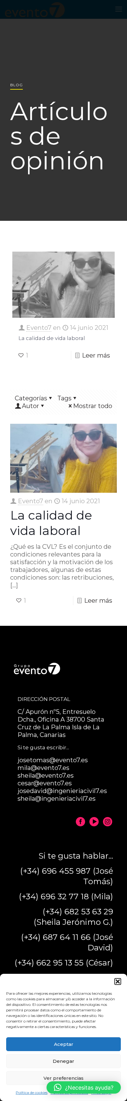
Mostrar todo (92, 406)
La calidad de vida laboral (51, 338)
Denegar (63, 1061)
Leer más (96, 355)
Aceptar (63, 1044)
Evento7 (38, 327)
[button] (118, 981)
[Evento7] (35, 9)
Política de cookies (31, 1092)
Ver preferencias (63, 1078)
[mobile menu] (118, 9)
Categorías (31, 398)
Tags (64, 398)
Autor (30, 406)
